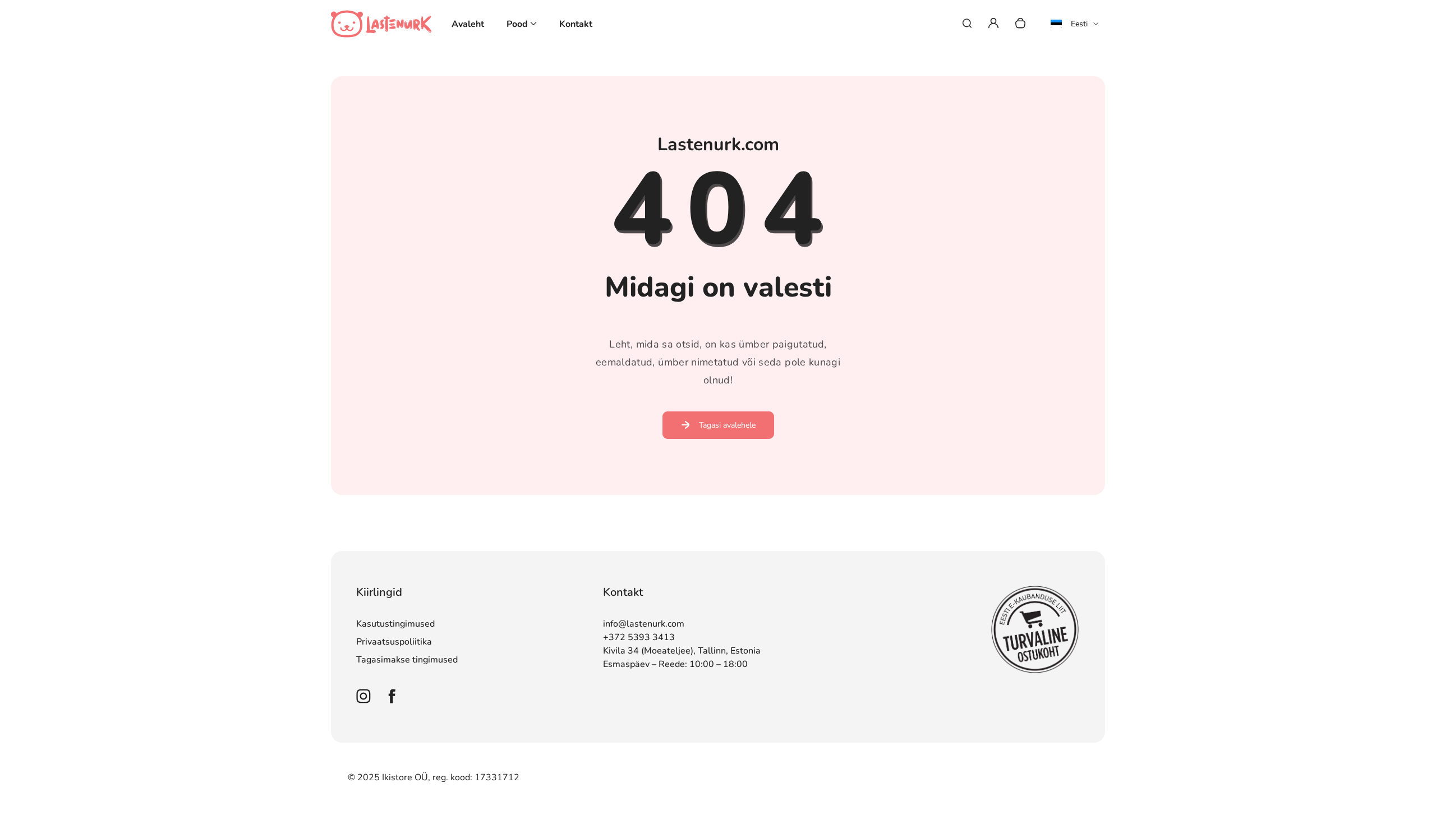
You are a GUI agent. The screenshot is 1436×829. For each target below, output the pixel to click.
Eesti (1079, 23)
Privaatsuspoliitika (394, 642)
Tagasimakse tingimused (407, 660)
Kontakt (575, 24)
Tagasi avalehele (727, 425)
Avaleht (468, 24)
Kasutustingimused (395, 624)
